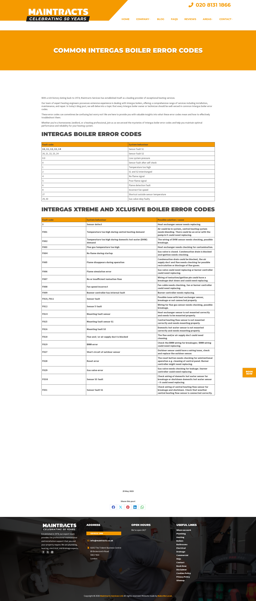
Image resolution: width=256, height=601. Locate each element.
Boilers (179, 540)
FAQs (178, 558)
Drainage (180, 551)
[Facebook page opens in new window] (43, 552)
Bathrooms (181, 544)
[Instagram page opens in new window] (52, 552)
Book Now (181, 566)
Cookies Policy (183, 573)
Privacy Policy (183, 576)
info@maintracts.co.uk (101, 540)
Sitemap (180, 580)
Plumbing (181, 533)
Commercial (182, 555)
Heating (180, 537)
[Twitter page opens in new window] (47, 552)
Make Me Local (165, 595)
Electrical (181, 548)
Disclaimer (181, 569)
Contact (180, 562)
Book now (249, 372)
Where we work (183, 530)
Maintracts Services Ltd (111, 595)
